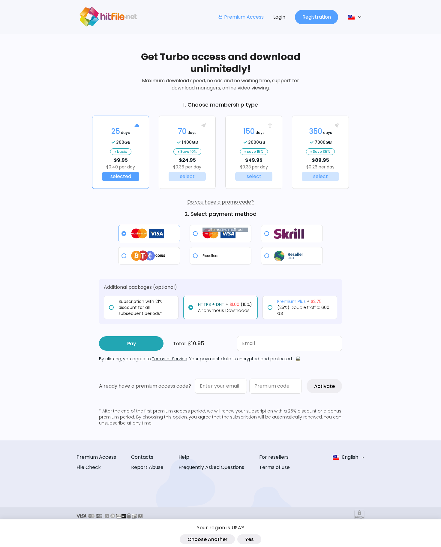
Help (183, 457)
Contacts (142, 457)
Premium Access (244, 17)
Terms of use (274, 467)
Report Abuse (147, 467)
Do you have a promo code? (220, 201)
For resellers (274, 457)
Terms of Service (169, 359)
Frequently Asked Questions (211, 467)
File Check (88, 467)
